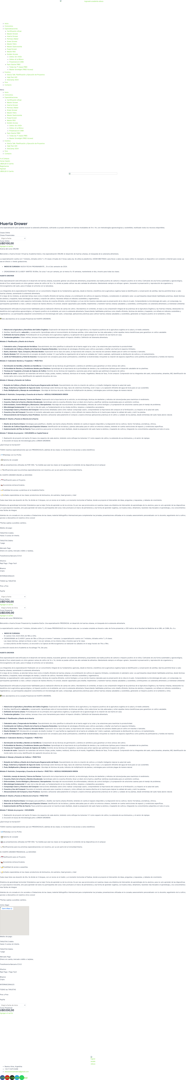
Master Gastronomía (14, 47)
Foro (6, 82)
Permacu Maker (12, 39)
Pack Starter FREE (13, 64)
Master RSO (11, 52)
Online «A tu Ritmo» (16, 59)
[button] (93, 89)
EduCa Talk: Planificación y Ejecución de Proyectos (26, 75)
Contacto (8, 85)
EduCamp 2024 (13, 80)
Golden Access (12, 54)
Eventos (8, 72)
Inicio (7, 23)
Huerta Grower (12, 36)
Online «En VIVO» (15, 57)
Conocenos (9, 26)
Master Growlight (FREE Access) (21, 69)
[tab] (93, 232)
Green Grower (12, 41)
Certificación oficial (14, 31)
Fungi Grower (12, 49)
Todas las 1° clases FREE (18, 67)
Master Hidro (12, 44)
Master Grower (12, 34)
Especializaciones (11, 29)
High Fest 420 (12, 77)
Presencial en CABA (16, 62)
